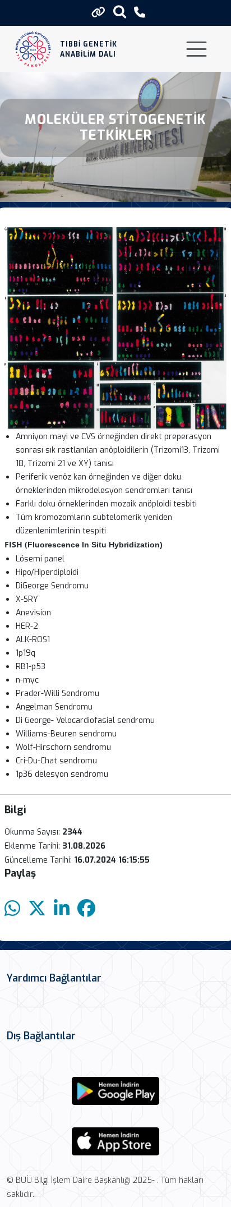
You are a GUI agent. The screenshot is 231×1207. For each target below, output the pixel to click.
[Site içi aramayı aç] (119, 11)
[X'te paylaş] (37, 909)
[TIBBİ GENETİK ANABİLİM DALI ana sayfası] (33, 49)
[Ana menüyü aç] (196, 49)
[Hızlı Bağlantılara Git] (98, 12)
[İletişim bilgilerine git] (139, 12)
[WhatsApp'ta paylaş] (12, 909)
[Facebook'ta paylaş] (86, 909)
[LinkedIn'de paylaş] (62, 909)
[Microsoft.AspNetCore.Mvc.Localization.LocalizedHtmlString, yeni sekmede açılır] (115, 1091)
